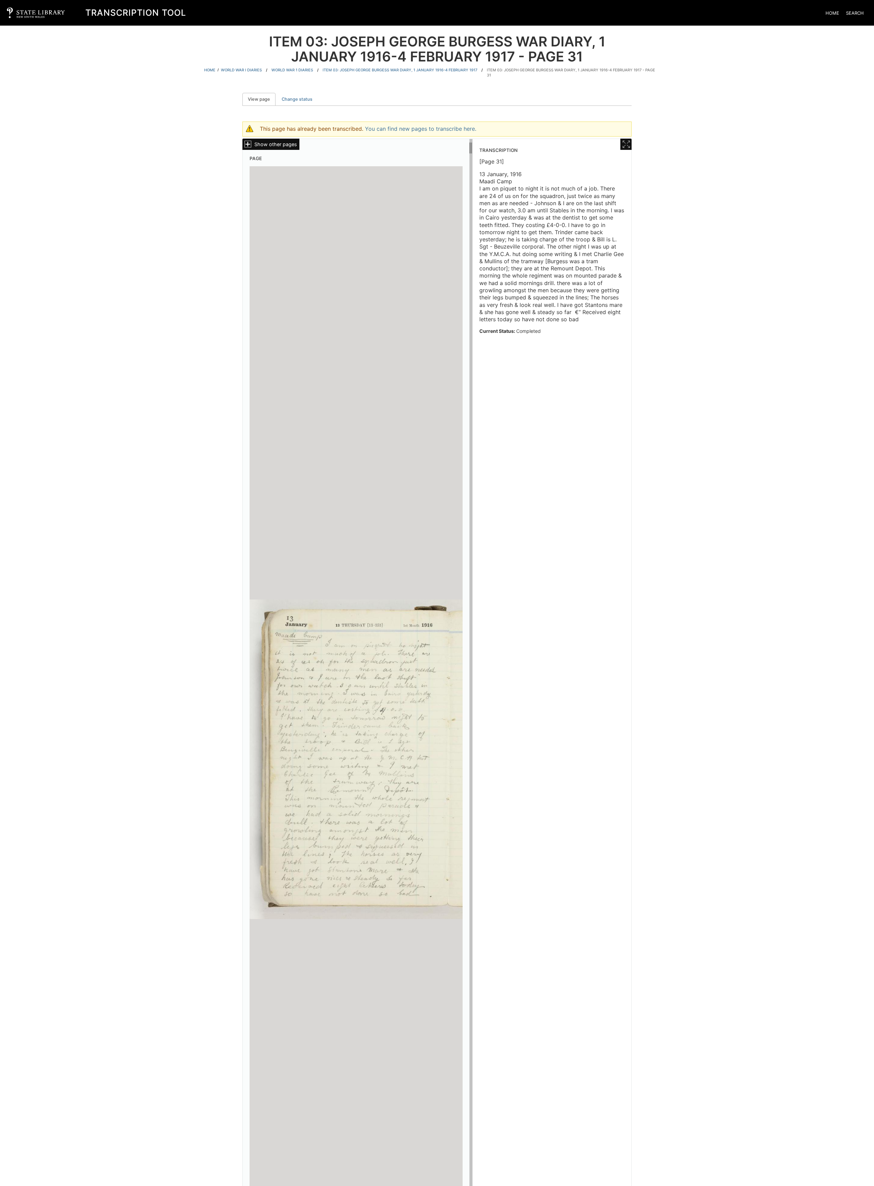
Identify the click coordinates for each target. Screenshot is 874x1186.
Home (832, 13)
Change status (297, 99)
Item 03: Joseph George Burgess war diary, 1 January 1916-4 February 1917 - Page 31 (571, 72)
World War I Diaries (241, 70)
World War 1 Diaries (292, 70)
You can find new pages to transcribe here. (420, 128)
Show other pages (275, 144)
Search (855, 13)
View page (262, 99)
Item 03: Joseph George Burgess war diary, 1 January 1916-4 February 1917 (400, 70)
